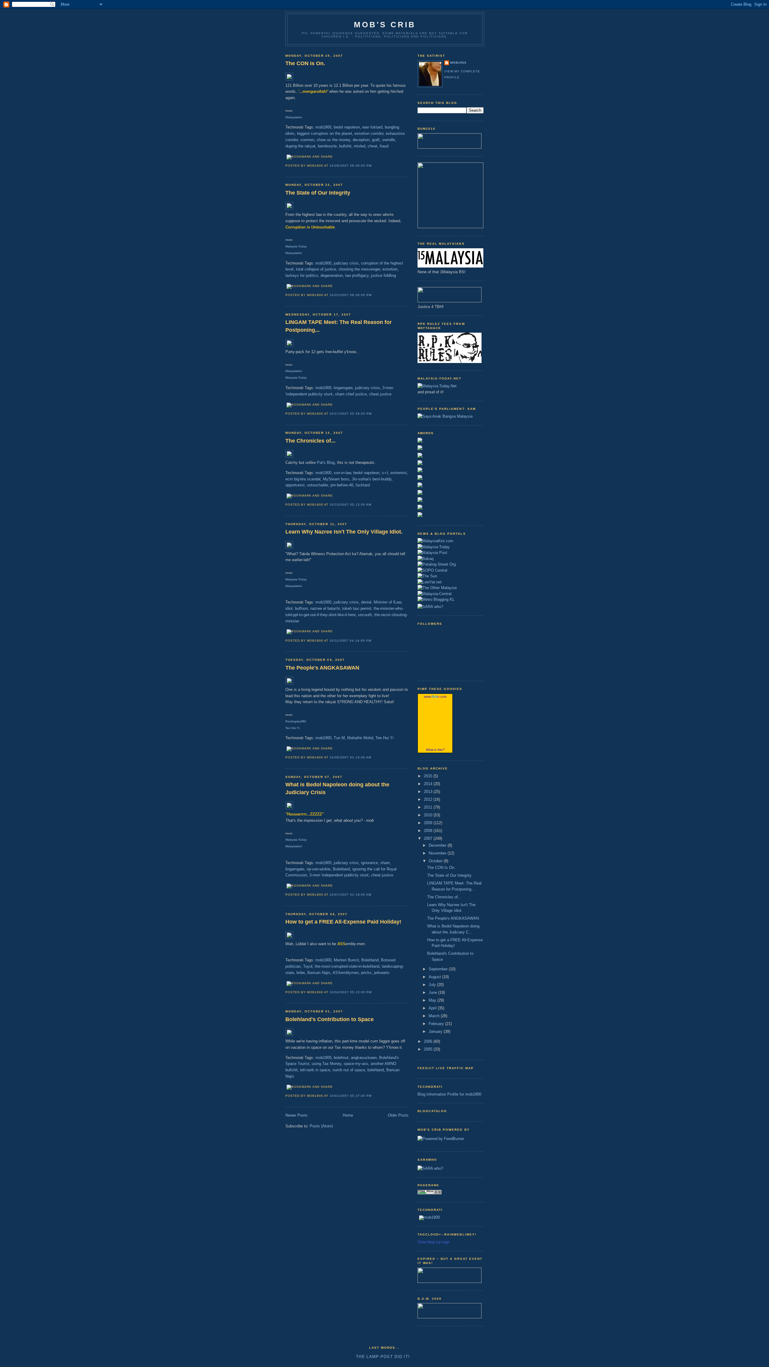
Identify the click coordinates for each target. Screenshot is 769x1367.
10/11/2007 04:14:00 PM (350, 640)
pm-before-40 (341, 485)
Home (348, 1115)
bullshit (345, 146)
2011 (428, 807)
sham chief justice (351, 394)
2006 (428, 1041)
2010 (428, 815)
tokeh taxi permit (356, 608)
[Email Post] (373, 165)
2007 (428, 838)
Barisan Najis (318, 972)
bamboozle (327, 146)
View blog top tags (434, 1242)
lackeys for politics (301, 275)
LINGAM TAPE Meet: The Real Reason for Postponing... (338, 326)
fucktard (363, 485)
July (433, 984)
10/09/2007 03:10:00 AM (350, 757)
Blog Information (432, 1094)
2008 (428, 830)
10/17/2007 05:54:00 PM (350, 413)
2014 (428, 784)
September (439, 969)
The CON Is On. (305, 63)
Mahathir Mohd (360, 738)
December (438, 845)
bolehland (375, 1070)
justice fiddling (383, 275)
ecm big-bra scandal (303, 479)
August (435, 977)
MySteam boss (336, 479)
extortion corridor (368, 133)
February (437, 1023)
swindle (388, 140)
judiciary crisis (346, 263)
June (433, 992)
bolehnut (341, 1057)
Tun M (339, 738)
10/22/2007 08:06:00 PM (350, 295)
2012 (428, 799)
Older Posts (398, 1115)
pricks (366, 972)
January (436, 1031)
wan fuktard (372, 127)
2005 (428, 1049)
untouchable (317, 485)
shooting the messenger (359, 269)
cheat (372, 146)
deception (361, 140)
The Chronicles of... (310, 441)
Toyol (307, 966)
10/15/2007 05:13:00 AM (350, 504)
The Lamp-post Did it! (383, 1356)
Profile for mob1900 (464, 1094)
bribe (300, 972)
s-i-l (385, 472)
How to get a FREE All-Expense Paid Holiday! (343, 922)
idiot (289, 608)
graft (376, 140)
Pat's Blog (326, 462)
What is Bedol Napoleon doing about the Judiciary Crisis (337, 788)
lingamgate (343, 388)
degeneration (332, 275)
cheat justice (380, 394)
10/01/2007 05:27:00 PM (350, 1095)
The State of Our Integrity (317, 193)
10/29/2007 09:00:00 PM (350, 165)
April (433, 1008)
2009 (428, 823)
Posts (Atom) (321, 1126)
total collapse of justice (316, 269)
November (438, 853)
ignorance (369, 862)
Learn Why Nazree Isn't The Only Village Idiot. (344, 532)
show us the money (333, 140)
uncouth (365, 614)
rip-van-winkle (318, 869)
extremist (399, 472)
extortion (389, 269)
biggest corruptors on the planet (324, 133)
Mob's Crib (385, 24)
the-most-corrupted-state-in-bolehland (347, 966)
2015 (428, 776)
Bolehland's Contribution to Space (329, 1019)
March (435, 1016)
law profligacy (357, 275)
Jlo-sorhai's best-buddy (371, 479)
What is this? (435, 750)
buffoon (301, 608)
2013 (428, 791)
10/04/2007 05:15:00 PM (350, 992)
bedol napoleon (347, 127)
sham (385, 862)
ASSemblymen (346, 972)
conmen (307, 140)
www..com (435, 696)
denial (366, 602)
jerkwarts (382, 972)
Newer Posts (296, 1115)
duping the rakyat (300, 146)
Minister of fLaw (387, 602)
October (436, 861)
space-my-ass (356, 1063)
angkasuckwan (364, 1057)
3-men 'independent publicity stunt (339, 875)
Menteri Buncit (346, 960)
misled (359, 146)
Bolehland (341, 869)
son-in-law (342, 472)
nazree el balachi (325, 608)
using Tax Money (326, 1063)
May (433, 1000)
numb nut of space (349, 1070)
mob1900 (323, 127)
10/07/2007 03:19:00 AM (350, 894)
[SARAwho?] (430, 605)
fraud (384, 146)
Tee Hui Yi (384, 738)
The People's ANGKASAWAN (322, 668)
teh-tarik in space (315, 1070)
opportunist (295, 485)
